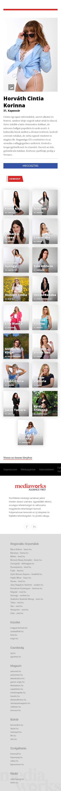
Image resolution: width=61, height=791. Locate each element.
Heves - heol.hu (17, 581)
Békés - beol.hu (17, 556)
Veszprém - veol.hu (19, 609)
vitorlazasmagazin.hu (20, 703)
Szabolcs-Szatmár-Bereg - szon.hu (26, 599)
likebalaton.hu (16, 685)
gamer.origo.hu (17, 682)
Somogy (15, 178)
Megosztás (30, 165)
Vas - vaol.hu (16, 606)
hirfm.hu (14, 782)
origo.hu (14, 638)
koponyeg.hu (16, 757)
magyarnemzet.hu (18, 628)
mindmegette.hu (18, 692)
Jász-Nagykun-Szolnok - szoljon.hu (26, 585)
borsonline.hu (16, 725)
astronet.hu (15, 671)
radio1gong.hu (17, 779)
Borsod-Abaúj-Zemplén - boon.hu (26, 560)
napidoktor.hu (16, 689)
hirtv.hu (13, 635)
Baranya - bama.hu (19, 553)
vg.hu (13, 653)
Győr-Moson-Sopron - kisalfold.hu (26, 574)
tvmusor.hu (15, 710)
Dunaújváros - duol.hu (20, 567)
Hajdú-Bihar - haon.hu (20, 578)
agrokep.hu (15, 656)
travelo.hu (15, 696)
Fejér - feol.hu (17, 570)
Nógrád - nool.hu (18, 592)
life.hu (13, 735)
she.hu (13, 739)
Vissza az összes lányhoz (17, 457)
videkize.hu (15, 707)
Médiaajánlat (28, 469)
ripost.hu (14, 728)
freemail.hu (15, 754)
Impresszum (10, 469)
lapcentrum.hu (17, 764)
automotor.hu (16, 675)
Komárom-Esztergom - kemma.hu (26, 588)
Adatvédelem (46, 469)
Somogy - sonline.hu (20, 595)
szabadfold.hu (17, 631)
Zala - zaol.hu (16, 613)
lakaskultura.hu (17, 678)
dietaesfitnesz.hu (18, 699)
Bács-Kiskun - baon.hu (21, 549)
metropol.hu (16, 732)
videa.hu (14, 761)
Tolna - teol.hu (17, 602)
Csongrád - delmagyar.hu (22, 563)
